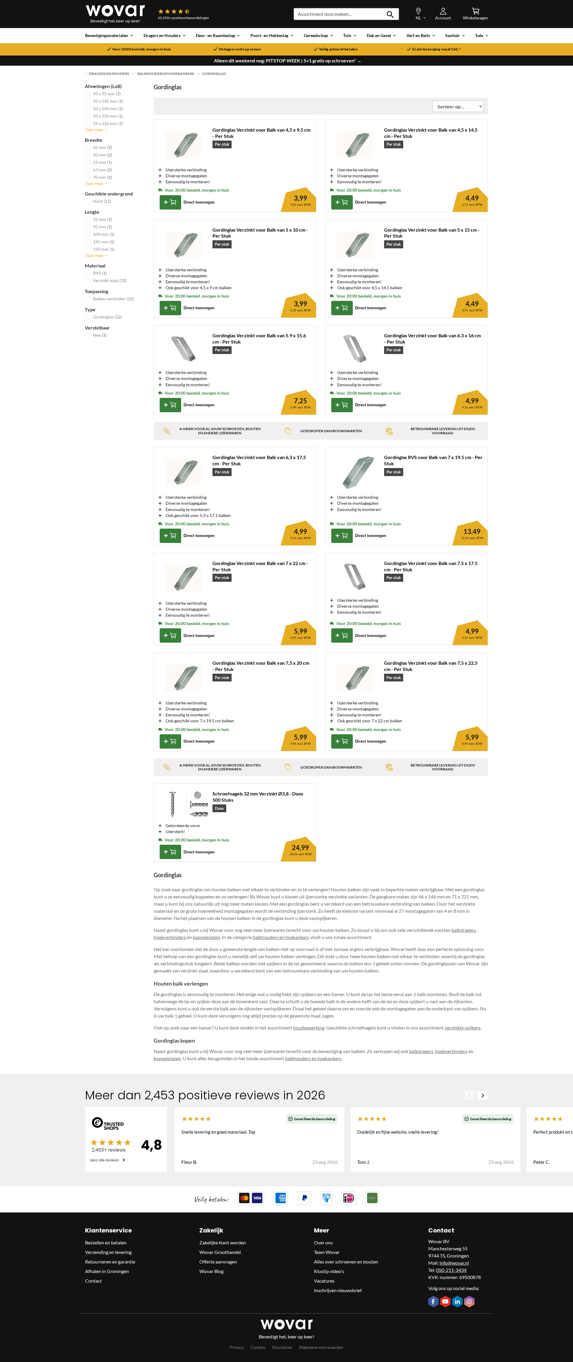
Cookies (257, 1346)
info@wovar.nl (454, 1262)
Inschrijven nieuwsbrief (338, 1290)
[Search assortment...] (390, 14)
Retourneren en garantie (110, 1261)
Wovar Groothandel (220, 1252)
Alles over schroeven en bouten (346, 1261)
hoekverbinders (170, 937)
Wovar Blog (211, 1271)
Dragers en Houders (109, 73)
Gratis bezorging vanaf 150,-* (436, 49)
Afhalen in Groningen (107, 1271)
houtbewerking (308, 1027)
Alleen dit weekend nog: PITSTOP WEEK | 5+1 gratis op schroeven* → (287, 60)
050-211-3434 (451, 1269)
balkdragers (464, 930)
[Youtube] (446, 1302)
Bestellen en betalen (106, 1242)
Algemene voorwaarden (321, 1346)
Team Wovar (327, 1252)
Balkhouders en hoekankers (165, 73)
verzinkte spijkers (462, 1027)
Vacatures (324, 1280)
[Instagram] (470, 1302)
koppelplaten (206, 937)
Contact (93, 1280)
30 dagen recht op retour (239, 49)
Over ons (323, 1242)
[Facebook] (434, 1302)
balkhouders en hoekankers (281, 937)
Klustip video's (329, 1271)
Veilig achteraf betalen (338, 49)
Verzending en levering (108, 1252)
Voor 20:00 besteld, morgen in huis (141, 49)
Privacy (237, 1346)
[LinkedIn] (458, 1302)
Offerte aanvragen (218, 1261)
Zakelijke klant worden (222, 1242)
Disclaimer (282, 1346)
